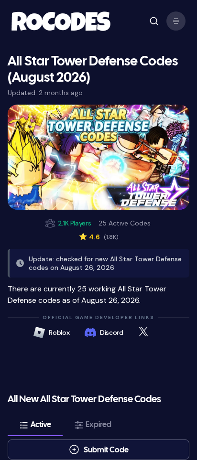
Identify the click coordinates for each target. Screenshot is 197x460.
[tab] (35, 425)
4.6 (98, 237)
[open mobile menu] (154, 21)
